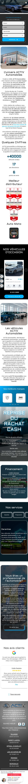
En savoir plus (6, 545)
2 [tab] (12, 292)
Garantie (6, 515)
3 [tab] (15, 404)
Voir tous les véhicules (13, 296)
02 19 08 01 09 (14, 760)
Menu (2, 3)
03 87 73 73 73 (14, 736)
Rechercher (12, 39)
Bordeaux (14, 764)
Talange (14, 734)
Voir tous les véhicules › (13, 19)
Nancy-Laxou (14, 740)
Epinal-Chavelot (14, 746)
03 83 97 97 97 (14, 742)
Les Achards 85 (14, 752)
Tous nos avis (15, 694)
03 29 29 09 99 (14, 748)
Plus (16, 684)
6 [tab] (18, 292)
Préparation (18, 515)
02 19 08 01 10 (14, 754)
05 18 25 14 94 (14, 766)
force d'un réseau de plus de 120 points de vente (14, 125)
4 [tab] (15, 292)
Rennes (14, 758)
